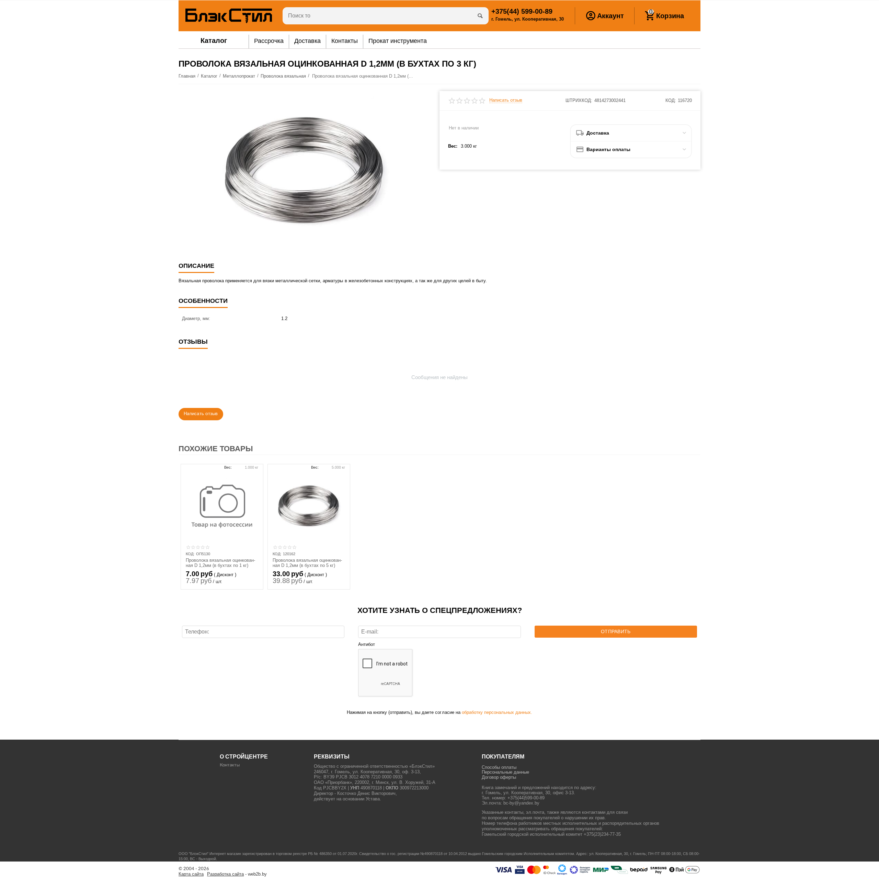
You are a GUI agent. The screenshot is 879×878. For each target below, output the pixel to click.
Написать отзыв (505, 100)
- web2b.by (237, 874)
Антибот (366, 644)
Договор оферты (499, 777)
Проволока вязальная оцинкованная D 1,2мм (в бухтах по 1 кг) (220, 563)
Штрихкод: (579, 100)
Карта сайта (191, 874)
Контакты (230, 765)
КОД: (670, 100)
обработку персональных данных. (497, 712)
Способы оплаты (499, 767)
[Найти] (480, 16)
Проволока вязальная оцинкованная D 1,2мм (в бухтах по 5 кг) (307, 563)
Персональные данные (505, 772)
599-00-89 (521, 11)
